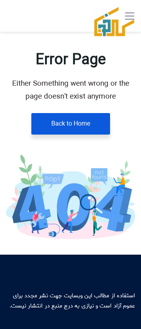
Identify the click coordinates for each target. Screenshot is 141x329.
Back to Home (70, 124)
